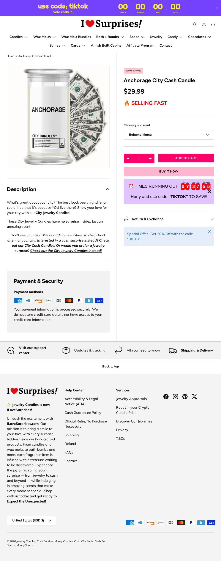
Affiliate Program (140, 45)
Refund (70, 443)
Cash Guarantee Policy (83, 412)
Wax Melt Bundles (76, 37)
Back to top (110, 366)
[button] (213, 24)
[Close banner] (209, 191)
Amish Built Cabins (106, 45)
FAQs (69, 452)
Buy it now (168, 171)
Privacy (122, 430)
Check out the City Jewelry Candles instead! (66, 250)
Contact (165, 45)
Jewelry (156, 37)
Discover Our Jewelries (134, 421)
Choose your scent (137, 125)
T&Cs (120, 438)
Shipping (72, 435)
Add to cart (186, 158)
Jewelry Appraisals (131, 399)
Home (10, 56)
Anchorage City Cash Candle (35, 56)
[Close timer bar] (216, 8)
